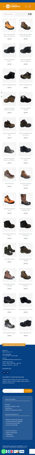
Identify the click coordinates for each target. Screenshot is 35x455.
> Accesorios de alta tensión (12, 423)
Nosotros (7, 404)
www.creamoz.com (21, 447)
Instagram (7, 372)
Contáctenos (8, 408)
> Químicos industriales (11, 432)
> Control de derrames (11, 431)
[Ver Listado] (31, 14)
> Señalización (9, 434)
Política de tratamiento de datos (13, 410)
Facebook (4, 372)
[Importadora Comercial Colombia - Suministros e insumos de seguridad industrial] (13, 6)
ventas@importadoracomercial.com (11, 359)
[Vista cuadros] (29, 14)
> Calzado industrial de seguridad (13, 421)
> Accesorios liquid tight (11, 425)
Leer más (9, 39)
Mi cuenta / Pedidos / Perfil (12, 406)
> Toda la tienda (9, 436)
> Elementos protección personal (13, 419)
